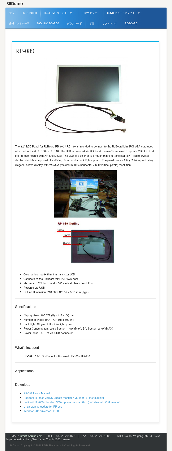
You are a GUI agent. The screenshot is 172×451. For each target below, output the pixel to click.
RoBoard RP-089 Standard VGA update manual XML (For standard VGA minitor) (71, 402)
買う (11, 13)
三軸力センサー (91, 13)
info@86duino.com (31, 436)
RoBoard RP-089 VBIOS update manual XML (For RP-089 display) (63, 398)
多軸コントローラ (19, 23)
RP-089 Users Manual (36, 393)
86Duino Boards (48, 23)
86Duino (15, 3)
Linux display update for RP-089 (42, 406)
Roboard (131, 23)
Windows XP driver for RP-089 (41, 411)
